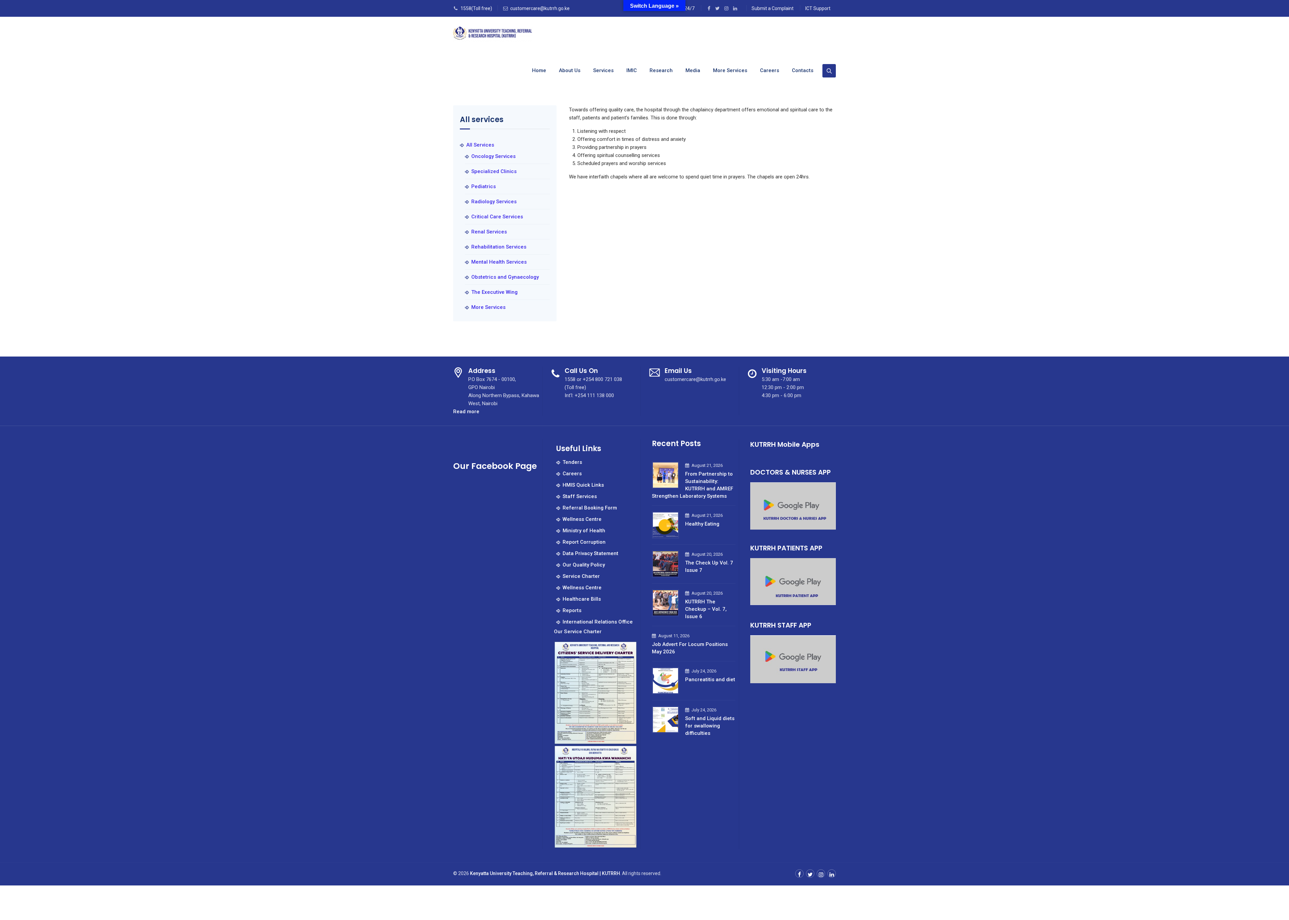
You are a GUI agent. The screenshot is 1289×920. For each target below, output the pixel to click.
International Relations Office (598, 622)
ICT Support (817, 8)
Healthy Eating (702, 524)
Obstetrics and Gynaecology (505, 277)
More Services (730, 70)
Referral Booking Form (590, 508)
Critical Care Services (497, 217)
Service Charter (581, 576)
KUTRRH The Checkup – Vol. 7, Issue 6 (706, 609)
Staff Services (580, 496)
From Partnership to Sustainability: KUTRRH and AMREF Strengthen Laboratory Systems (692, 485)
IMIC (631, 70)
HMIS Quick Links (583, 485)
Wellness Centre (582, 519)
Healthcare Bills (582, 599)
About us (569, 70)
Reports (572, 610)
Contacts (802, 70)
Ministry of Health (584, 531)
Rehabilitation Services (498, 247)
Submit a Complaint (773, 8)
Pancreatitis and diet (710, 680)
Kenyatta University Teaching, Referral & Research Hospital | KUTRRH (545, 873)
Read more (466, 412)
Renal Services (489, 232)
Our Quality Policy (584, 565)
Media (692, 70)
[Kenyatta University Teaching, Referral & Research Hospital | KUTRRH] (493, 35)
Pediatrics (483, 186)
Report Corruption (584, 542)
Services (603, 70)
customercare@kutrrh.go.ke (540, 8)
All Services (480, 145)
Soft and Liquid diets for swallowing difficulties (709, 725)
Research (661, 70)
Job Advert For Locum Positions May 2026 (690, 648)
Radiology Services (494, 202)
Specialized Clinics (494, 171)
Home (539, 70)
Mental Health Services (499, 262)
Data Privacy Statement (590, 553)
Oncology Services (493, 156)
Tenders (572, 462)
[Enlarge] (628, 649)
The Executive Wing (494, 292)
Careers (769, 70)
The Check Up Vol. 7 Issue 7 (709, 566)
